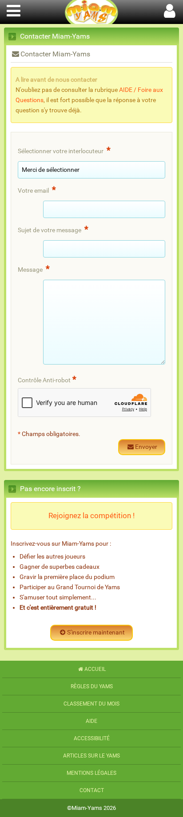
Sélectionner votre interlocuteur (64, 150)
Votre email (37, 189)
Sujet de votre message (53, 229)
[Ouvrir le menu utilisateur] (170, 9)
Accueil (95, 669)
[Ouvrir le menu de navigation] (13, 9)
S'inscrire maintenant (96, 632)
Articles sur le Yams (91, 756)
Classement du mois (91, 704)
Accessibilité (92, 738)
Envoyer (146, 447)
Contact (92, 790)
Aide (91, 721)
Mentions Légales (91, 773)
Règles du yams (92, 686)
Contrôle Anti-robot (47, 379)
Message (34, 268)
